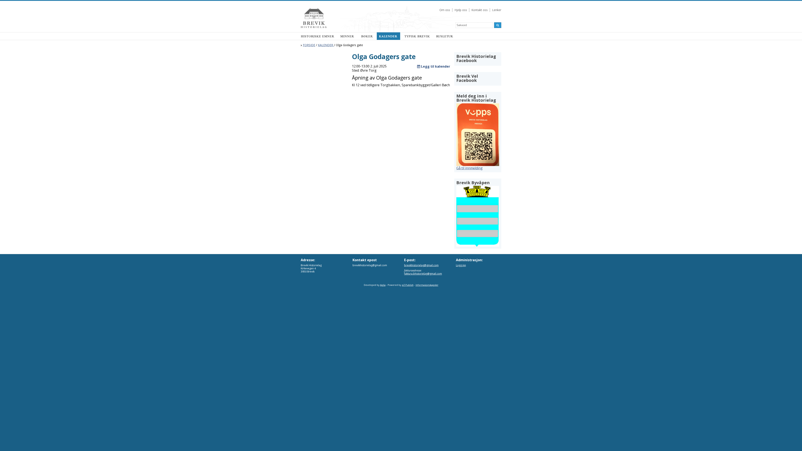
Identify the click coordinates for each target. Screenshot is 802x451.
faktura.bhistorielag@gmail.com (423, 273)
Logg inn (461, 265)
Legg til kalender (435, 66)
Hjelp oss (460, 10)
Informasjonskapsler (427, 284)
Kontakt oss (479, 10)
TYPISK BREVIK (417, 36)
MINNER (347, 36)
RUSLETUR (444, 36)
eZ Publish (408, 284)
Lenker (496, 10)
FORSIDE (309, 45)
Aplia (383, 284)
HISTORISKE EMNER (317, 36)
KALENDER (388, 36)
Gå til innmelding (469, 168)
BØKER (367, 36)
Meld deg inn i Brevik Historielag (476, 98)
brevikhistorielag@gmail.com (421, 265)
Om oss (444, 10)
